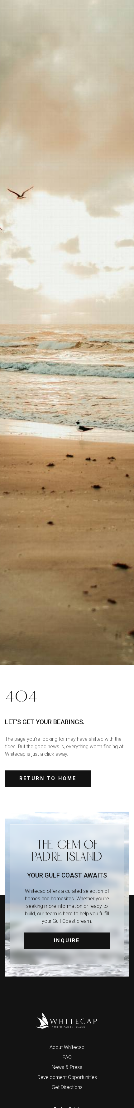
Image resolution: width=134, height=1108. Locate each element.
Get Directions (67, 1087)
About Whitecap (67, 1047)
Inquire (67, 940)
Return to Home (48, 778)
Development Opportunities (67, 1077)
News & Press (67, 1067)
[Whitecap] (67, 1021)
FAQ (67, 1057)
